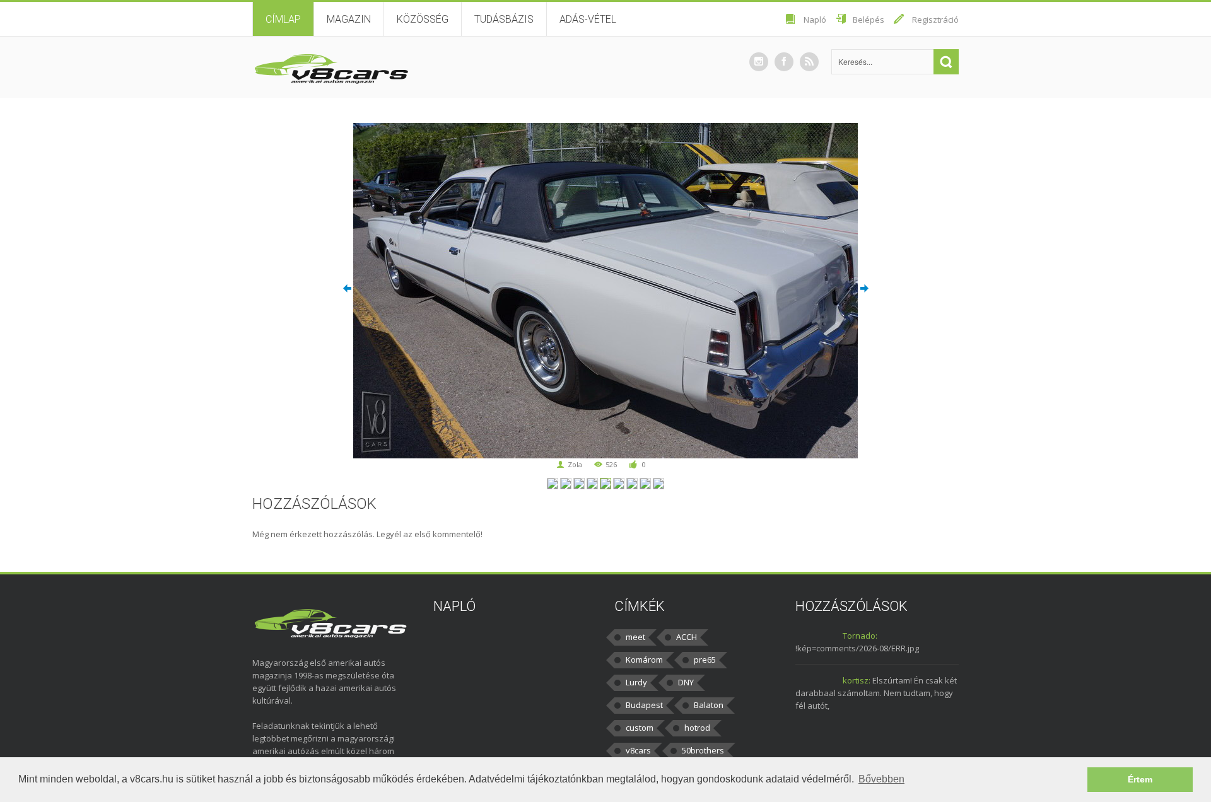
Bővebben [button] (881, 779)
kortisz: (856, 680)
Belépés (868, 19)
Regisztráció (935, 19)
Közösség (422, 19)
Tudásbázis (504, 19)
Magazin (349, 19)
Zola (575, 464)
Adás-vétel (587, 19)
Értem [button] (1140, 779)
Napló (815, 19)
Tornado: (860, 635)
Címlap (283, 19)
